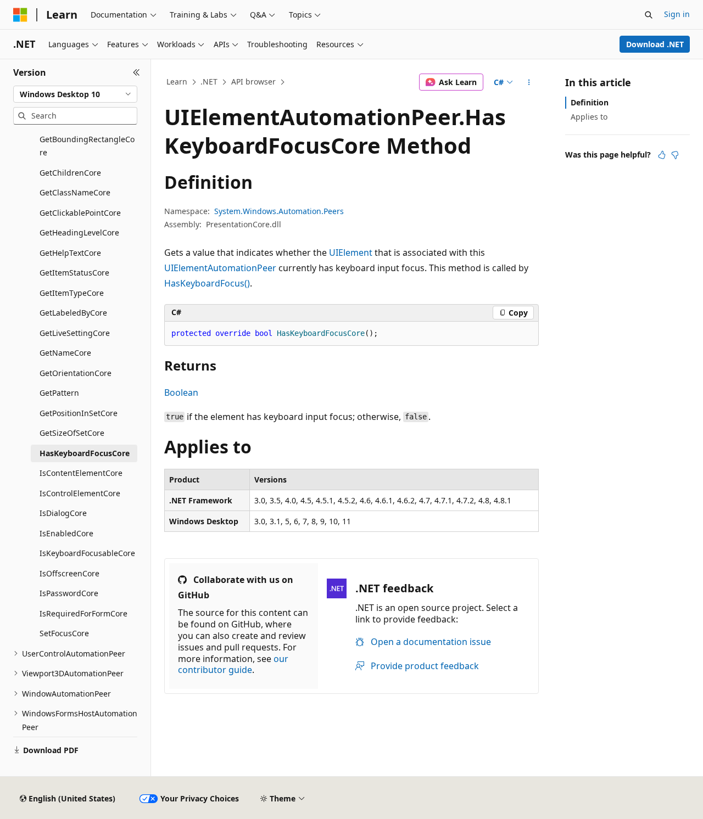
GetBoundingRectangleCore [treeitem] (87, 146)
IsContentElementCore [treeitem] (81, 473)
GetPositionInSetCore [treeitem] (79, 413)
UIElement (350, 252)
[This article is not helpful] (675, 154)
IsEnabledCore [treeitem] (66, 533)
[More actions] (529, 82)
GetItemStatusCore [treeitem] (74, 272)
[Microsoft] (20, 15)
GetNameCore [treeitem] (65, 352)
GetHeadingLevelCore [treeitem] (79, 232)
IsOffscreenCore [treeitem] (69, 573)
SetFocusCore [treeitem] (64, 633)
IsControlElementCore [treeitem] (80, 493)
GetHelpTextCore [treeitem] (70, 253)
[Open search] (649, 15)
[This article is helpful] (661, 154)
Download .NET (655, 44)
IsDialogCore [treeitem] (63, 513)
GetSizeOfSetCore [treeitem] (72, 433)
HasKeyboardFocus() (207, 283)
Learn (176, 81)
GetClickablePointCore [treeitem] (80, 212)
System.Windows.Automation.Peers (279, 211)
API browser (253, 81)
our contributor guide (233, 664)
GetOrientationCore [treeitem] (75, 373)
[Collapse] (136, 72)
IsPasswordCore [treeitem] (69, 593)
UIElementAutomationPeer (220, 268)
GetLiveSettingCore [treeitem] (75, 333)
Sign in (677, 14)
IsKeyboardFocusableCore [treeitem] (87, 553)
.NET (208, 81)
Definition (590, 102)
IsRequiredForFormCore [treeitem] (83, 613)
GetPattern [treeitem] (59, 393)
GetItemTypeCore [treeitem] (72, 293)
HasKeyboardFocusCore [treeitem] (85, 453)
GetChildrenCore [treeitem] (70, 172)
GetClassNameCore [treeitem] (75, 192)
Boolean (181, 392)
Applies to (589, 116)
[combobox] (75, 94)
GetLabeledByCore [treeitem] (73, 312)
